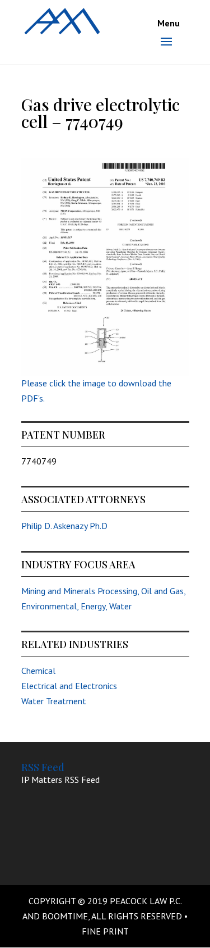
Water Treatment (53, 701)
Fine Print (105, 931)
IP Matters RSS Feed (60, 779)
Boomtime (65, 916)
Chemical (38, 670)
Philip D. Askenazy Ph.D (64, 525)
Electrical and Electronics (69, 685)
